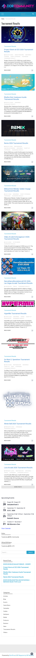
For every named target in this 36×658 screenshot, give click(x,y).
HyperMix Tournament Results (15, 313)
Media (5, 617)
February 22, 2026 (9, 426)
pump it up (27, 148)
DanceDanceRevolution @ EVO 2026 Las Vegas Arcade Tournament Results (18, 282)
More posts (18, 487)
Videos (5, 632)
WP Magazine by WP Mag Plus (25, 655)
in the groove (16, 242)
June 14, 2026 (8, 364)
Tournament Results (10, 46)
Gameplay (6, 608)
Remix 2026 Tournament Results (16, 143)
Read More (7, 70)
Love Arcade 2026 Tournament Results (18, 468)
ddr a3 (15, 286)
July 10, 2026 (8, 242)
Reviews (5, 623)
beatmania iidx (18, 146)
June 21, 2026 (8, 316)
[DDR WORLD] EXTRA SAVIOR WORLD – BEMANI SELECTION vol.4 (16, 581)
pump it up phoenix (15, 56)
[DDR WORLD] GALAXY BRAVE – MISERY (17, 564)
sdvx (12, 366)
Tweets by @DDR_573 (7, 546)
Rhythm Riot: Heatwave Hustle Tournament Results (15, 98)
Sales (4, 626)
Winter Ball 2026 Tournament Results (17, 424)
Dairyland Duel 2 (12, 504)
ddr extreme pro (19, 54)
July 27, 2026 (8, 194)
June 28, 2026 (8, 286)
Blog (4, 599)
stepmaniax (25, 56)
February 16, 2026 (9, 470)
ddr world (28, 54)
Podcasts (6, 620)
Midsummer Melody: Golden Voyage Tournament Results (17, 190)
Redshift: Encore (13, 518)
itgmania (6, 56)
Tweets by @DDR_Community (10, 537)
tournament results (9, 58)
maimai (22, 316)
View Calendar (6, 528)
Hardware (6, 614)
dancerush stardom (9, 148)
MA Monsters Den (13, 524)
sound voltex (7, 318)
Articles (5, 596)
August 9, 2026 (9, 146)
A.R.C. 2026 (11, 510)
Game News (6, 605)
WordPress (12, 655)
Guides (5, 611)
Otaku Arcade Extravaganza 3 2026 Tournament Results (16, 238)
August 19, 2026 (9, 54)
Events (5, 602)
